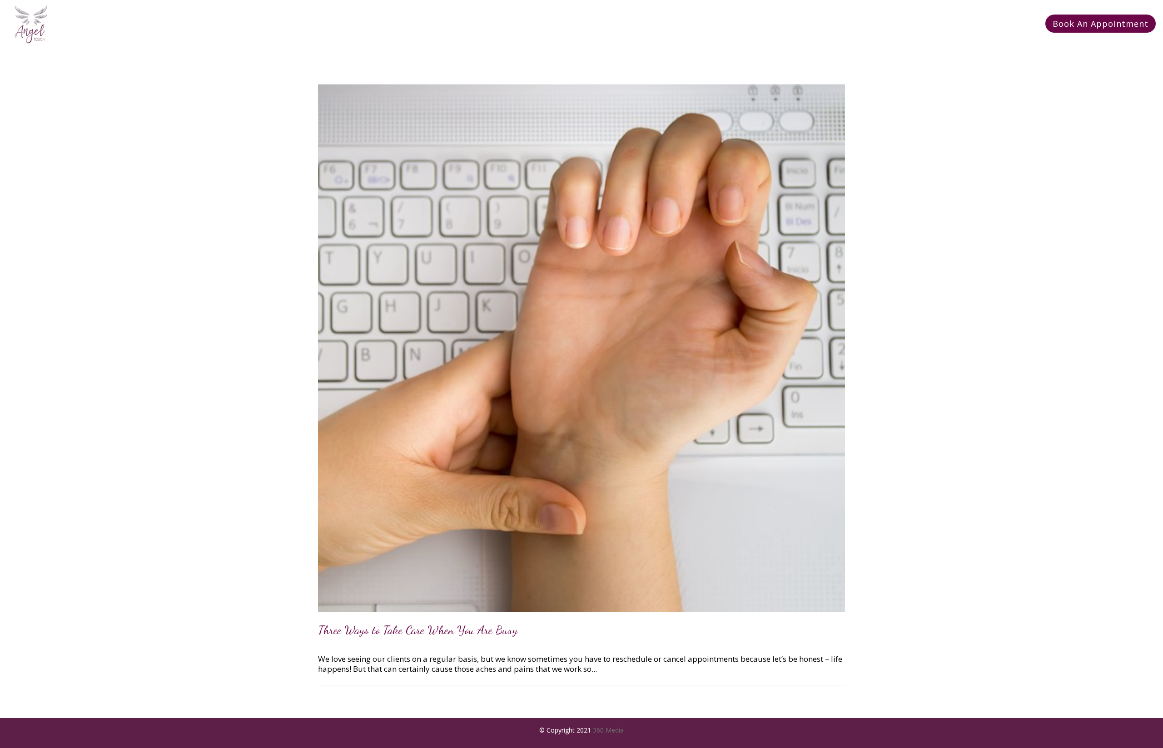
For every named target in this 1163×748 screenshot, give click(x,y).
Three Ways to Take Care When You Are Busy (417, 630)
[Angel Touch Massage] (31, 24)
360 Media (608, 730)
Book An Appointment (1100, 23)
